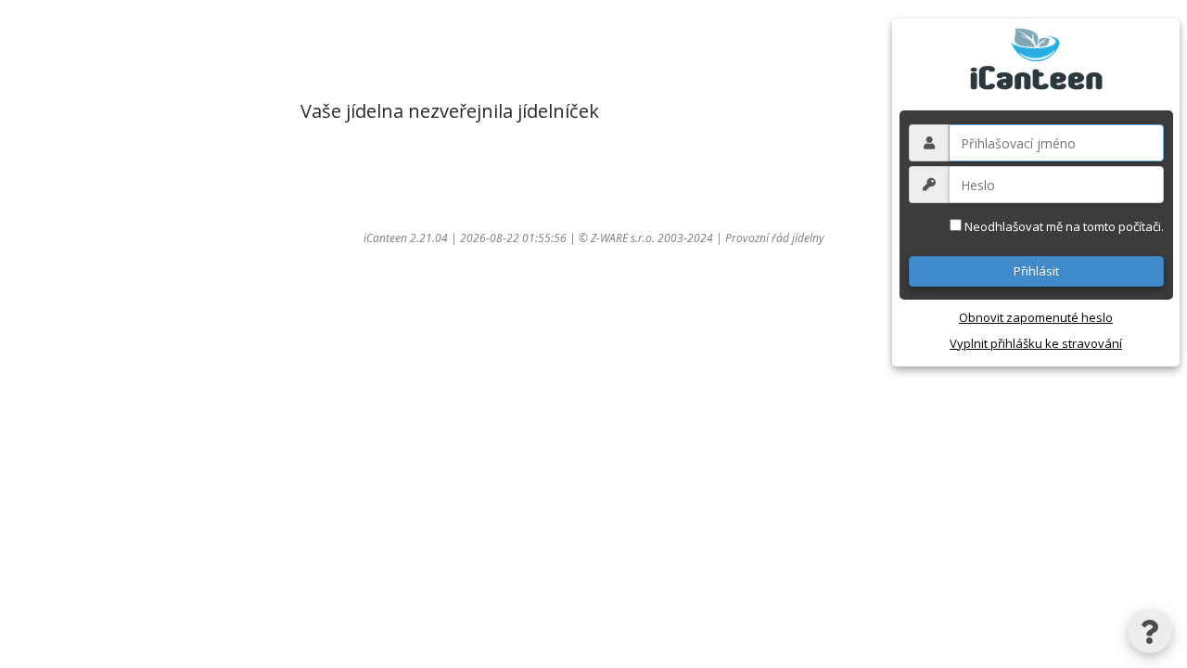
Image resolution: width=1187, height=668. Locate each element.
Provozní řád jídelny (774, 238)
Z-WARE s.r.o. (623, 238)
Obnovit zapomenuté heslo (1036, 317)
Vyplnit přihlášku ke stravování (1036, 343)
